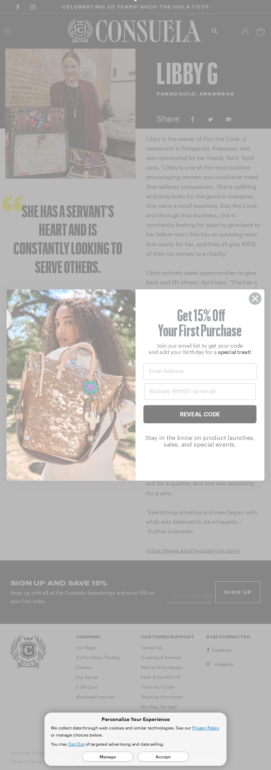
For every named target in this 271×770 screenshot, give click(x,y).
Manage (108, 756)
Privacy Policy (205, 727)
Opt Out (76, 743)
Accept (163, 756)
